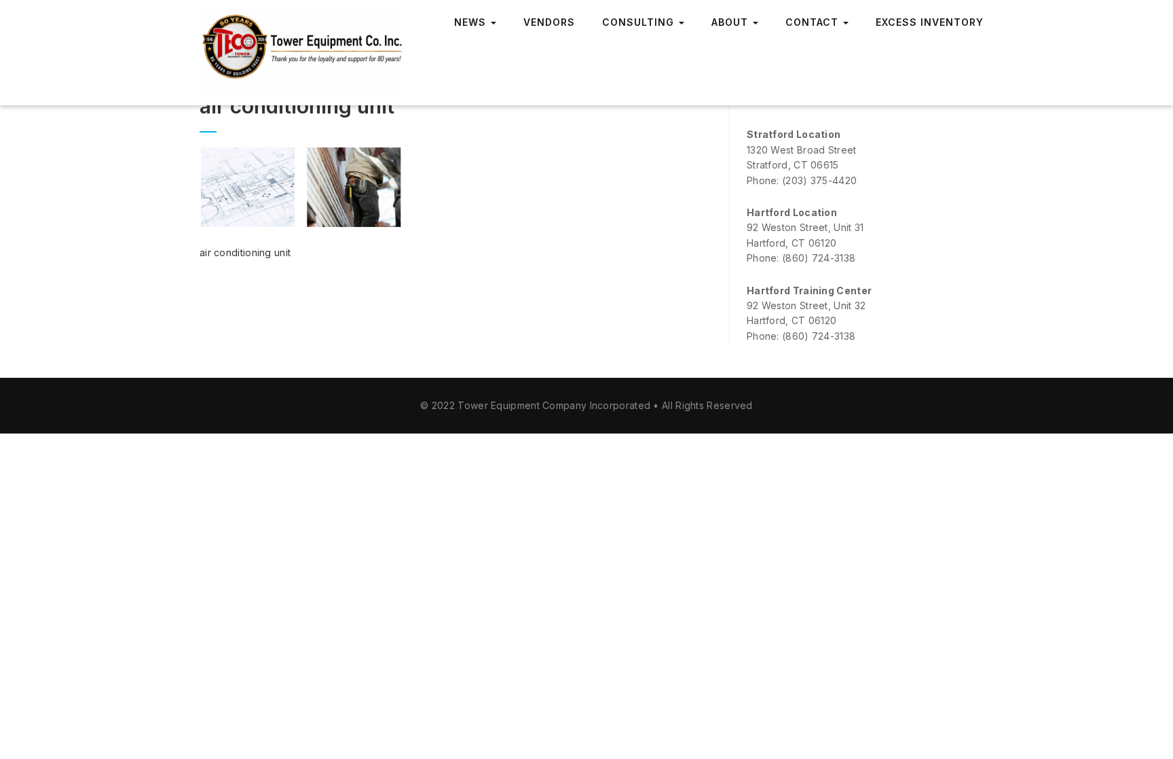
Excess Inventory (930, 22)
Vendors (549, 22)
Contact (813, 22)
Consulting (639, 22)
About (731, 22)
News (471, 22)
